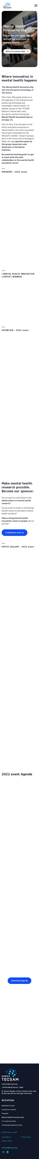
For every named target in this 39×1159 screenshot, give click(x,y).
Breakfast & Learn (8, 1106)
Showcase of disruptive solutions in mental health (18, 956)
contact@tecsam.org (9, 1084)
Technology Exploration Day (12, 1125)
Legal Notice (6, 1137)
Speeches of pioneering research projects (16, 825)
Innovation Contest (9, 1110)
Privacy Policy (26, 1137)
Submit (8, 1051)
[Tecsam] (7, 5)
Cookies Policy (7, 1141)
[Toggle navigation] (35, 5)
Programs (5, 1113)
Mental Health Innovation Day (13, 1117)
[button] (17, 51)
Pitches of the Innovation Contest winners (18, 888)
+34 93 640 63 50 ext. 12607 (12, 1087)
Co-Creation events (9, 1121)
